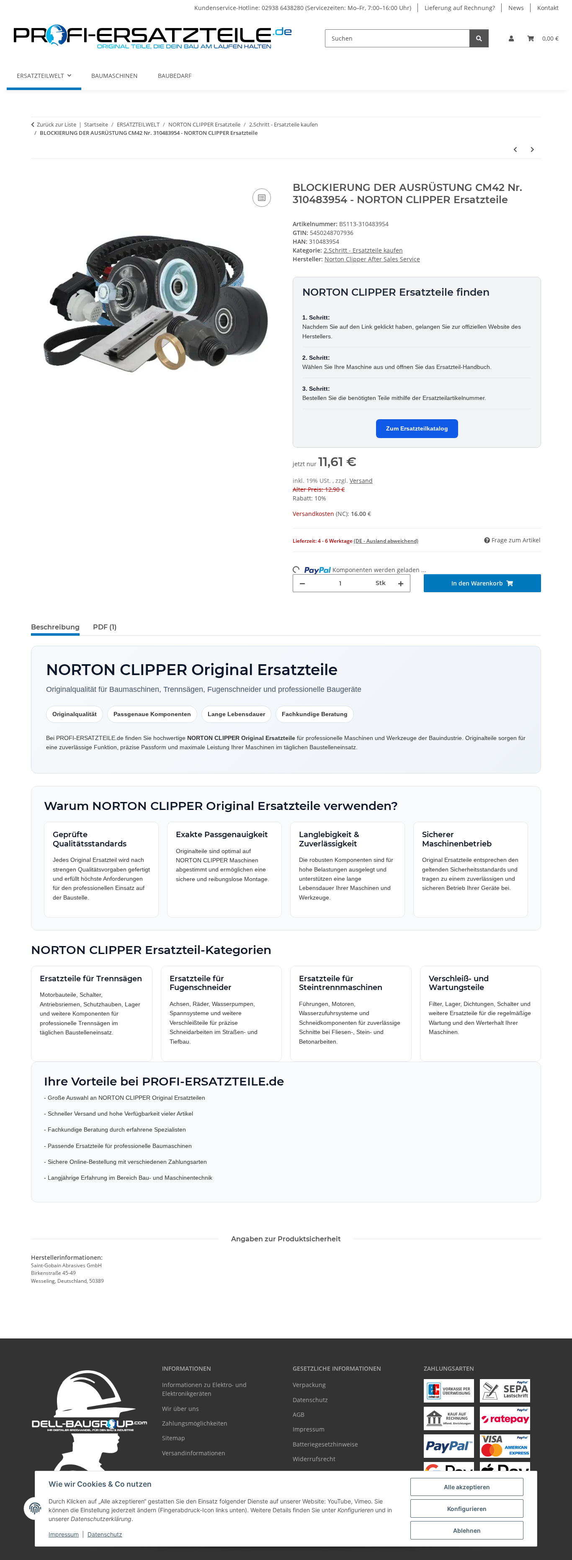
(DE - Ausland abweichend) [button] (386, 540)
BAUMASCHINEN (114, 76)
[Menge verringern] (302, 583)
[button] (511, 38)
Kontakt (548, 8)
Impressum (64, 1534)
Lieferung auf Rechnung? (460, 8)
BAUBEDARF (174, 76)
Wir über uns (180, 1409)
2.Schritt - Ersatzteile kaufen (363, 250)
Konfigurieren (467, 1508)
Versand (361, 481)
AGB (298, 1414)
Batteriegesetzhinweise (325, 1444)
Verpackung (309, 1385)
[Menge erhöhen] (401, 583)
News (516, 8)
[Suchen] (479, 38)
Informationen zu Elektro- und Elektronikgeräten (204, 1389)
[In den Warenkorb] (37, 177)
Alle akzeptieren (467, 1486)
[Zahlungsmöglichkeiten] (449, 1391)
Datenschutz (105, 1534)
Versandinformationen (193, 1453)
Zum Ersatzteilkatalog (417, 428)
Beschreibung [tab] (55, 627)
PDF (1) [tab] (105, 627)
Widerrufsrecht (314, 1459)
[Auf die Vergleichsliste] (262, 197)
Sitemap (173, 1438)
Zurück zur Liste (56, 124)
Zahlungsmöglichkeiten (194, 1423)
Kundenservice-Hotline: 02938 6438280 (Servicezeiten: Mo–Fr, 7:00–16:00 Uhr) (302, 8)
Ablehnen (467, 1530)
